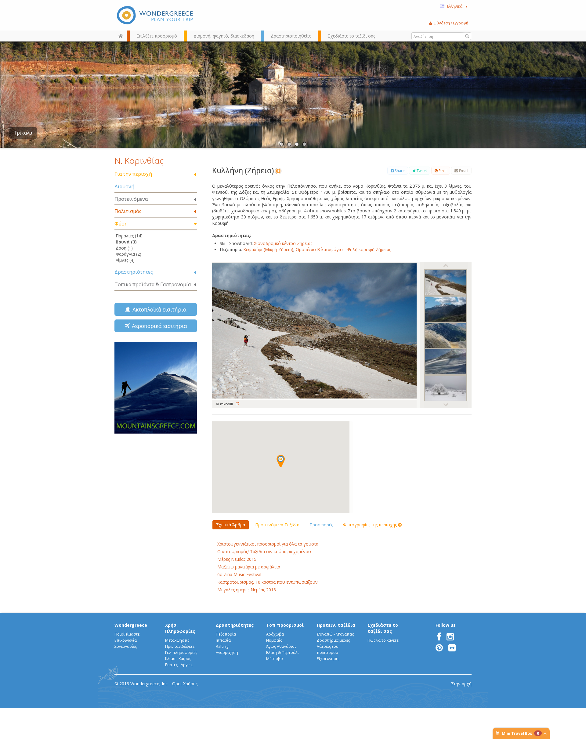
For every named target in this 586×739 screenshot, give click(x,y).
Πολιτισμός (128, 211)
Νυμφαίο (274, 640)
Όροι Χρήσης (184, 684)
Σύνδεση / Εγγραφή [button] (451, 22)
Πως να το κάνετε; (383, 640)
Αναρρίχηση (227, 652)
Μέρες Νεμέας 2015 (236, 559)
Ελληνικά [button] (457, 6)
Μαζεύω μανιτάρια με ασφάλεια (248, 567)
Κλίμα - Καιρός (178, 658)
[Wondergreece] (155, 15)
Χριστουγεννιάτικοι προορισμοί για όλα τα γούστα (267, 544)
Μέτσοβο (274, 658)
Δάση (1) (124, 248)
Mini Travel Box (520, 733)
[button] (281, 461)
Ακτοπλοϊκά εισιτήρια (157, 309)
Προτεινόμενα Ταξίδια (277, 525)
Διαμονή (124, 186)
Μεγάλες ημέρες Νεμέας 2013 (246, 590)
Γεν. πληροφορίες (181, 652)
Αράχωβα (275, 634)
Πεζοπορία (226, 634)
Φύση (121, 223)
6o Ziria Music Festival (239, 574)
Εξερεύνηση (327, 658)
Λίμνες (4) (125, 260)
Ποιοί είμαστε (126, 634)
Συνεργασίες (125, 646)
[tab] (155, 174)
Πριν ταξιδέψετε (179, 646)
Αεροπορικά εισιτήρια (158, 326)
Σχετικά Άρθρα (230, 525)
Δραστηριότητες (133, 272)
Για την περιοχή (133, 174)
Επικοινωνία (125, 640)
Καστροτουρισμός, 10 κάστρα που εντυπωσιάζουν (267, 582)
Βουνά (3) (126, 242)
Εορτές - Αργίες (178, 664)
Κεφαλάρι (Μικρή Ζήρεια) (268, 249)
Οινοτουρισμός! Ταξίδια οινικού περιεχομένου (264, 551)
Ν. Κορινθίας (139, 160)
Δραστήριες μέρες (333, 640)
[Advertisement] (156, 478)
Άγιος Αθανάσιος (281, 646)
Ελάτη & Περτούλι (282, 652)
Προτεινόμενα (131, 199)
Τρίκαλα (23, 133)
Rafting (222, 646)
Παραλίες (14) (129, 236)
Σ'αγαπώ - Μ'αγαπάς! (336, 634)
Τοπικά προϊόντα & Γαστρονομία (152, 284)
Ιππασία (223, 640)
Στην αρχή (461, 684)
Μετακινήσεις (177, 640)
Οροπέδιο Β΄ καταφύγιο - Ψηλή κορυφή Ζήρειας (344, 249)
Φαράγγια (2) (128, 254)
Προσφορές (321, 525)
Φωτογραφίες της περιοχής (370, 525)
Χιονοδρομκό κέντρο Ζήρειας (283, 243)
